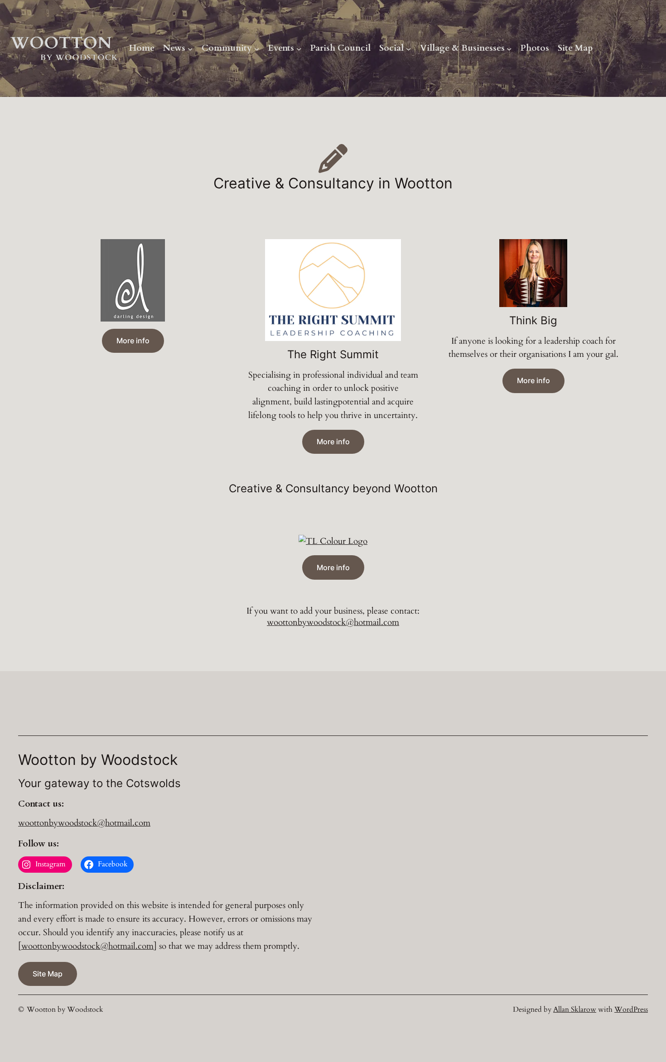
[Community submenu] (257, 48)
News (174, 48)
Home (141, 48)
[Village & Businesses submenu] (509, 48)
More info (133, 340)
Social (391, 48)
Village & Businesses (462, 48)
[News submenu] (190, 48)
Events (281, 48)
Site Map (575, 48)
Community (227, 48)
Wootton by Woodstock (65, 1009)
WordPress (631, 1009)
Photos (535, 48)
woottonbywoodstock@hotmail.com (333, 622)
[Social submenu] (408, 48)
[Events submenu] (299, 48)
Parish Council (340, 48)
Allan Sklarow (574, 1009)
